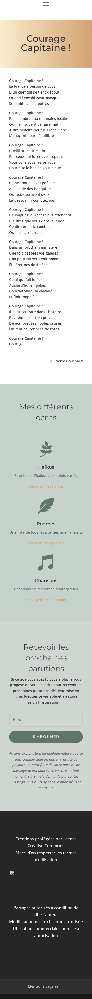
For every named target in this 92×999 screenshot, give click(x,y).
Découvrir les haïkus (46, 486)
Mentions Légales (43, 986)
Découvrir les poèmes (46, 543)
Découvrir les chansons (46, 599)
